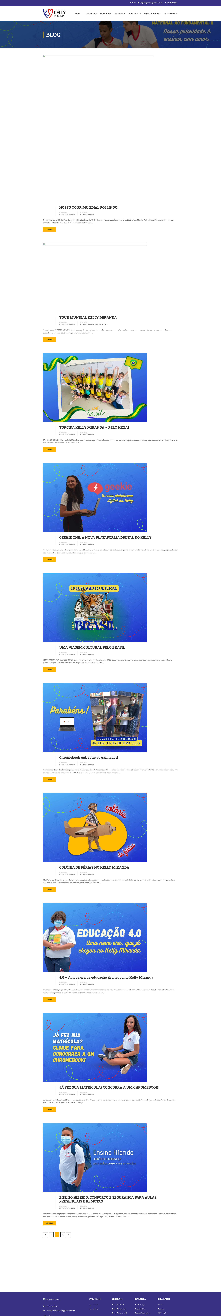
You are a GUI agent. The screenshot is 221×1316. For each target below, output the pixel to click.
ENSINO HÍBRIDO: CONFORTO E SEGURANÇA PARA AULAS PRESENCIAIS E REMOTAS (108, 1199)
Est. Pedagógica (140, 1305)
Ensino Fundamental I (119, 1309)
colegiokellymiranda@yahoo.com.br (151, 3)
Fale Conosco (170, 14)
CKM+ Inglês (162, 1313)
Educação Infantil (118, 1305)
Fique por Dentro (151, 14)
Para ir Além (134, 14)
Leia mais (49, 229)
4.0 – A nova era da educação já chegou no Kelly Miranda (106, 977)
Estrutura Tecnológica (142, 1313)
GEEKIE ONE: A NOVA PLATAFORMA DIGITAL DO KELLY (105, 537)
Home (77, 14)
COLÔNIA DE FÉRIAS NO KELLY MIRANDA (94, 867)
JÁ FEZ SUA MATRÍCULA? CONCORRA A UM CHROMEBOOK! (109, 1087)
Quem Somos (90, 14)
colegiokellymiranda (67, 214)
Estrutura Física (140, 1309)
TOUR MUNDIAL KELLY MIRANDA (88, 317)
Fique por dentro (101, 324)
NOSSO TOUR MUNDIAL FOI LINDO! (88, 207)
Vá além (161, 1305)
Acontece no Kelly (87, 214)
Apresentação (93, 1305)
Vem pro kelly (93, 1309)
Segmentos (105, 14)
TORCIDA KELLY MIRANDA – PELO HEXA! (94, 427)
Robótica (161, 1309)
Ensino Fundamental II (119, 1313)
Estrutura (119, 14)
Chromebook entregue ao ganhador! (88, 757)
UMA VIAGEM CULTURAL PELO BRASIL (92, 647)
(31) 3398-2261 (172, 3)
